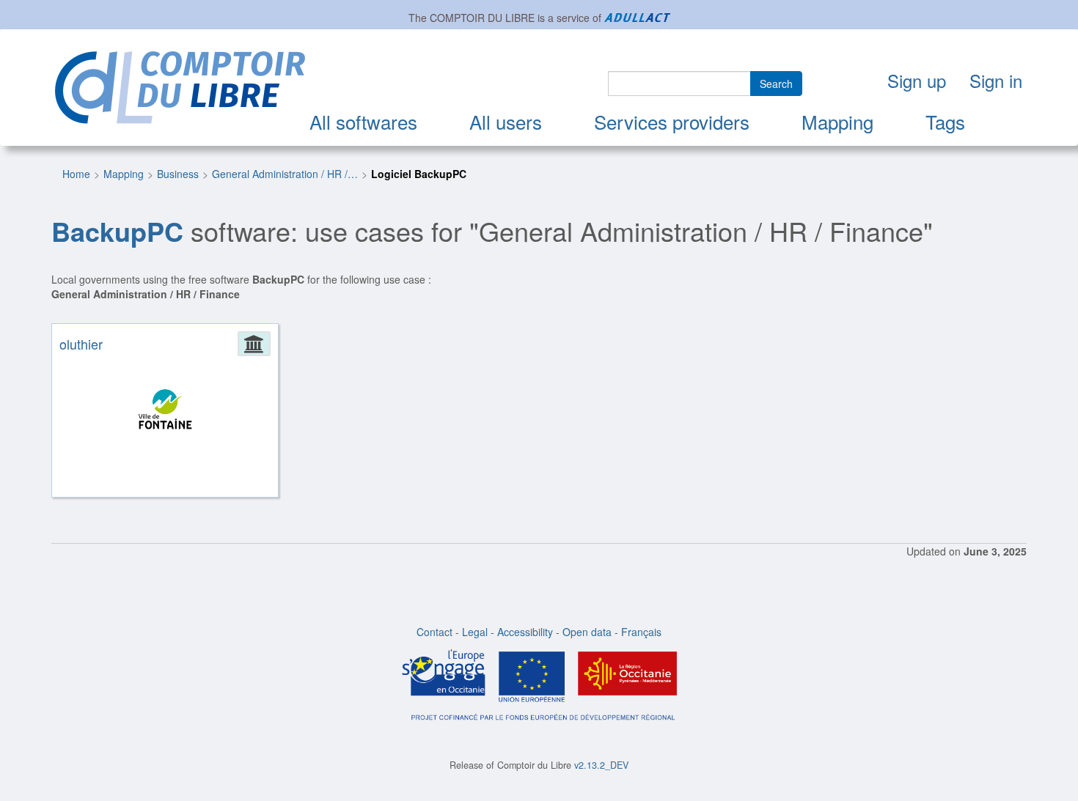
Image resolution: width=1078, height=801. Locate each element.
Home (76, 173)
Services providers (671, 121)
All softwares (363, 121)
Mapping (837, 121)
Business (178, 173)
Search (776, 83)
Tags (945, 121)
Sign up (916, 80)
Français (641, 631)
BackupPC (117, 231)
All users (505, 121)
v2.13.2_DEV (601, 765)
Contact (434, 631)
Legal (475, 631)
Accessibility (525, 631)
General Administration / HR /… (285, 173)
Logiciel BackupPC (418, 173)
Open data (587, 631)
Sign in (995, 80)
